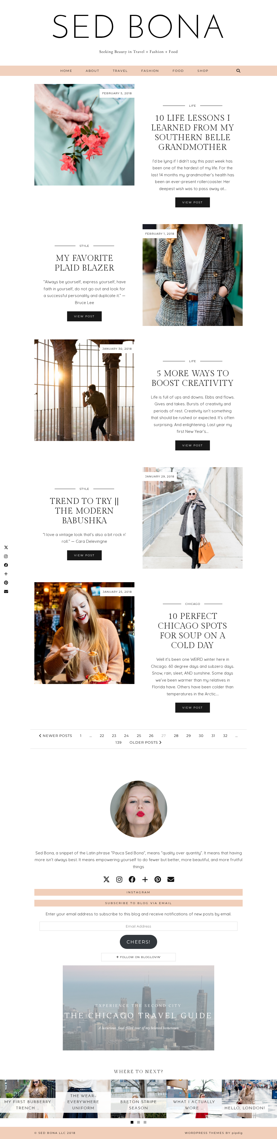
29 (188, 735)
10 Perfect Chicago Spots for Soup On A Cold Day (192, 631)
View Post (192, 202)
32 (225, 735)
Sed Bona (138, 30)
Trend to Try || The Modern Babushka (84, 511)
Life (192, 105)
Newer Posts (57, 735)
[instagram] (119, 879)
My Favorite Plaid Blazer (84, 263)
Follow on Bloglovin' (140, 957)
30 (201, 735)
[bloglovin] (145, 879)
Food (178, 71)
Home (66, 71)
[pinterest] (157, 879)
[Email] (170, 879)
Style (84, 246)
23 (114, 735)
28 (176, 735)
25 (139, 735)
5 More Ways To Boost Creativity (192, 378)
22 (102, 735)
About (92, 71)
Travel (120, 71)
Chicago (192, 604)
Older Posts (144, 742)
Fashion (150, 71)
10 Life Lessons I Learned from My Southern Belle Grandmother (192, 132)
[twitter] (106, 879)
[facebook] (132, 879)
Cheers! (138, 942)
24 (126, 735)
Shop (203, 71)
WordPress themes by (214, 1133)
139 (119, 742)
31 (213, 735)
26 (151, 735)
